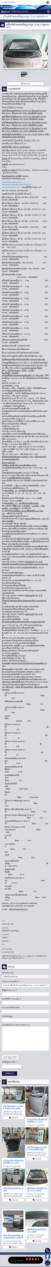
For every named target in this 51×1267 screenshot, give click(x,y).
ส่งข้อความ (9, 1073)
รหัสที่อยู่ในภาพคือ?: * (9, 1062)
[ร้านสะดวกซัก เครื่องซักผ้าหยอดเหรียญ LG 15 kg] (37, 1102)
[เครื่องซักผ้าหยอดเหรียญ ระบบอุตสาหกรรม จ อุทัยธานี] (13, 1222)
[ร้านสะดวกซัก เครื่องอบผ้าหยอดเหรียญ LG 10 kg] (13, 1143)
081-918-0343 (9, 2)
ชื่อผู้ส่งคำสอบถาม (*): (9, 990)
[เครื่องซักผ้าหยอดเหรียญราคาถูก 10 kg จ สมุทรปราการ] (48, 2)
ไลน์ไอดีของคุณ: (7, 1016)
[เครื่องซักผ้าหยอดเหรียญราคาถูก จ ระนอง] (37, 1219)
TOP (47, 1264)
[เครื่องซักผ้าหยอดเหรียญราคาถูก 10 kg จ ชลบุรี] (37, 1177)
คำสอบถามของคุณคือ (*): (11, 981)
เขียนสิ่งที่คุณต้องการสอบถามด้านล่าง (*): (16, 1025)
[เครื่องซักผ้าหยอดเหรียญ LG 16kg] (13, 1177)
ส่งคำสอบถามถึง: (8, 973)
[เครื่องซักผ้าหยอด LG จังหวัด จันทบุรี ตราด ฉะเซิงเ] (13, 1095)
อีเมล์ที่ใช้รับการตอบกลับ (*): (12, 999)
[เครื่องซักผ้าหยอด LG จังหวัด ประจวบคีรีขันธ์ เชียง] (37, 1136)
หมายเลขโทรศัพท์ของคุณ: (11, 1007)
